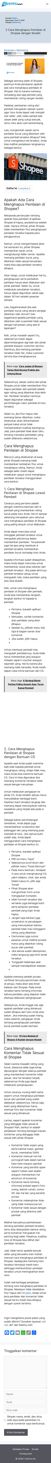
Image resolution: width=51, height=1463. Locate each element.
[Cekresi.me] (12, 4)
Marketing (17, 22)
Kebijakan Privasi (21, 1449)
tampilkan (24, 188)
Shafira (14, 18)
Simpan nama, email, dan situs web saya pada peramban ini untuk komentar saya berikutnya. (26, 1420)
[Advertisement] (25, 720)
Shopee (26, 1292)
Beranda (9, 50)
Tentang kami (25, 1453)
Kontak (35, 1449)
